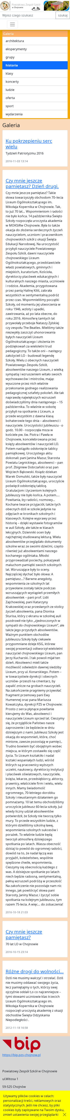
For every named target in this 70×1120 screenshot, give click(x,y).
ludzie (10, 90)
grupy (10, 57)
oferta (10, 98)
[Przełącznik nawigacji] (12, 24)
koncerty (12, 81)
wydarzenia (14, 114)
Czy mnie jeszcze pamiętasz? (24, 934)
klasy (9, 73)
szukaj (62, 15)
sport (10, 106)
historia (12, 65)
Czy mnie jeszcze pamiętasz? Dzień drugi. (32, 183)
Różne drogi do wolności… (35, 971)
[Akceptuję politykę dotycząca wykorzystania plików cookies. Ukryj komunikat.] (64, 1114)
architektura (15, 41)
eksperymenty (16, 49)
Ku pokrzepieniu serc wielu (29, 144)
